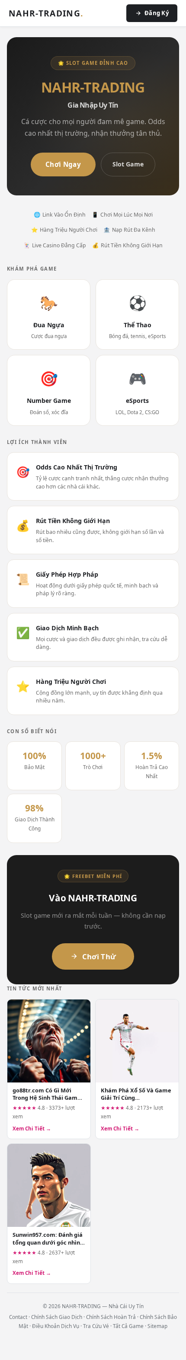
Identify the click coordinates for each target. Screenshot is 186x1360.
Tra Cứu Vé (96, 1325)
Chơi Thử (99, 956)
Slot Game (128, 164)
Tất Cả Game (128, 1325)
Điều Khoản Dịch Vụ (55, 1325)
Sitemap (157, 1325)
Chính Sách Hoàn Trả (111, 1316)
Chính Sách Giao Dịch (56, 1316)
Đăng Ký (156, 13)
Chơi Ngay (63, 164)
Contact (18, 1316)
